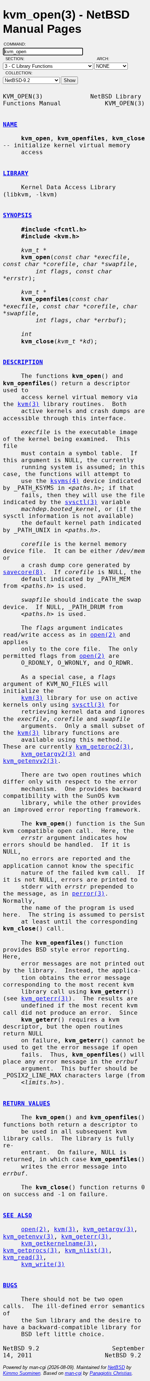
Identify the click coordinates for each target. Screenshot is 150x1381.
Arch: (106, 58)
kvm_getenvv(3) (28, 1236)
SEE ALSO (17, 1215)
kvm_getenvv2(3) (30, 760)
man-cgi (73, 1373)
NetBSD (116, 1367)
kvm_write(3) (43, 1264)
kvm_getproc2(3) (103, 746)
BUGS (10, 1285)
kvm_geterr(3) (44, 998)
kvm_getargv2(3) (48, 753)
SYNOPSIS (17, 215)
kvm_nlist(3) (86, 1250)
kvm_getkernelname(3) (57, 1243)
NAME (10, 124)
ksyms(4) (64, 480)
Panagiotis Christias (111, 1373)
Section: (16, 58)
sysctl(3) (81, 502)
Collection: (18, 73)
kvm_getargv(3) (108, 1229)
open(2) (103, 634)
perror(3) (88, 893)
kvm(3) (28, 404)
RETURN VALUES (26, 1103)
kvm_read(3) (23, 1257)
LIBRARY (15, 173)
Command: (17, 44)
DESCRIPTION (23, 362)
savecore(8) (23, 572)
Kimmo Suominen (21, 1373)
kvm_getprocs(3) (30, 1250)
